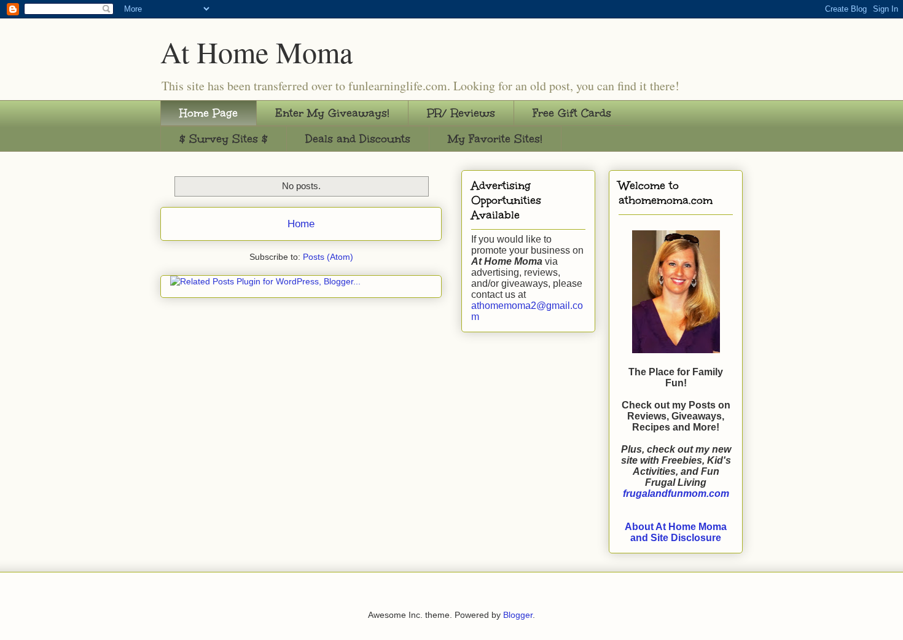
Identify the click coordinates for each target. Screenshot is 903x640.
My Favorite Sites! (495, 138)
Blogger (518, 615)
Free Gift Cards (572, 113)
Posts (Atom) (328, 257)
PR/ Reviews (461, 113)
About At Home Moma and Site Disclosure (676, 532)
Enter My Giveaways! (332, 113)
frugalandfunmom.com (676, 493)
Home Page (208, 113)
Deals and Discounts (357, 138)
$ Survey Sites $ (223, 138)
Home (301, 224)
